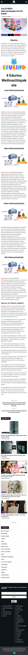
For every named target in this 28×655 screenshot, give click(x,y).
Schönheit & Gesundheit (7, 556)
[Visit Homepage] (14, 2)
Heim (4, 610)
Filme (2, 541)
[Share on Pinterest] (17, 35)
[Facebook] (12, 601)
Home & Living (4, 546)
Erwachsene (4, 533)
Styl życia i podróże (6, 562)
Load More (14, 522)
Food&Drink (4, 543)
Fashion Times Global (6, 16)
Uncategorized (5, 574)
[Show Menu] (1, 2)
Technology (4, 567)
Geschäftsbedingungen (8, 608)
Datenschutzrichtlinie (7, 606)
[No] (26, 650)
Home (2, 6)
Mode (2, 554)
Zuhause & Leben (5, 577)
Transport (4, 569)
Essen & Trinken (5, 432)
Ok (14, 653)
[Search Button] (26, 2)
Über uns (5, 615)
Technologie (4, 564)
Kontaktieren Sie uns (7, 611)
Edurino (14, 40)
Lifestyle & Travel (5, 551)
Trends (3, 572)
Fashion (4, 492)
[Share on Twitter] (11, 35)
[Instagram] (15, 601)
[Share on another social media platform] (24, 35)
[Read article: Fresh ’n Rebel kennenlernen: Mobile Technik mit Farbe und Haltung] (14, 447)
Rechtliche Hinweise (7, 614)
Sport (2, 559)
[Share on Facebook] (4, 35)
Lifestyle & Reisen (7, 6)
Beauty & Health (5, 531)
